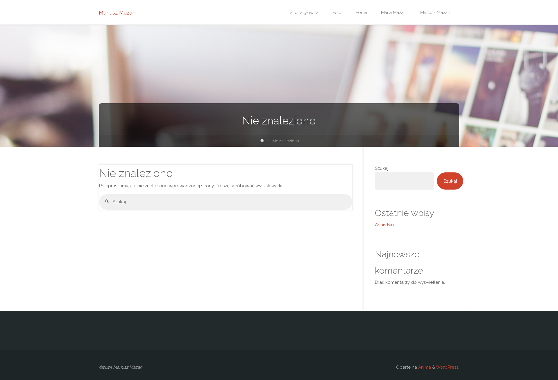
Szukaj (381, 168)
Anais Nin (384, 224)
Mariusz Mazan (117, 13)
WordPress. (447, 367)
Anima (424, 367)
